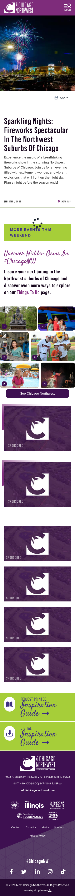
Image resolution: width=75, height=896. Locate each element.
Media (45, 827)
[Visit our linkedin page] (37, 872)
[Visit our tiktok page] (63, 872)
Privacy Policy (37, 836)
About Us (31, 827)
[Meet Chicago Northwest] (18, 8)
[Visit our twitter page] (24, 872)
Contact (15, 827)
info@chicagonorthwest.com (38, 790)
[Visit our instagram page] (50, 872)
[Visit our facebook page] (11, 872)
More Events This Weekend (31, 232)
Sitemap (59, 827)
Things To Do (28, 292)
